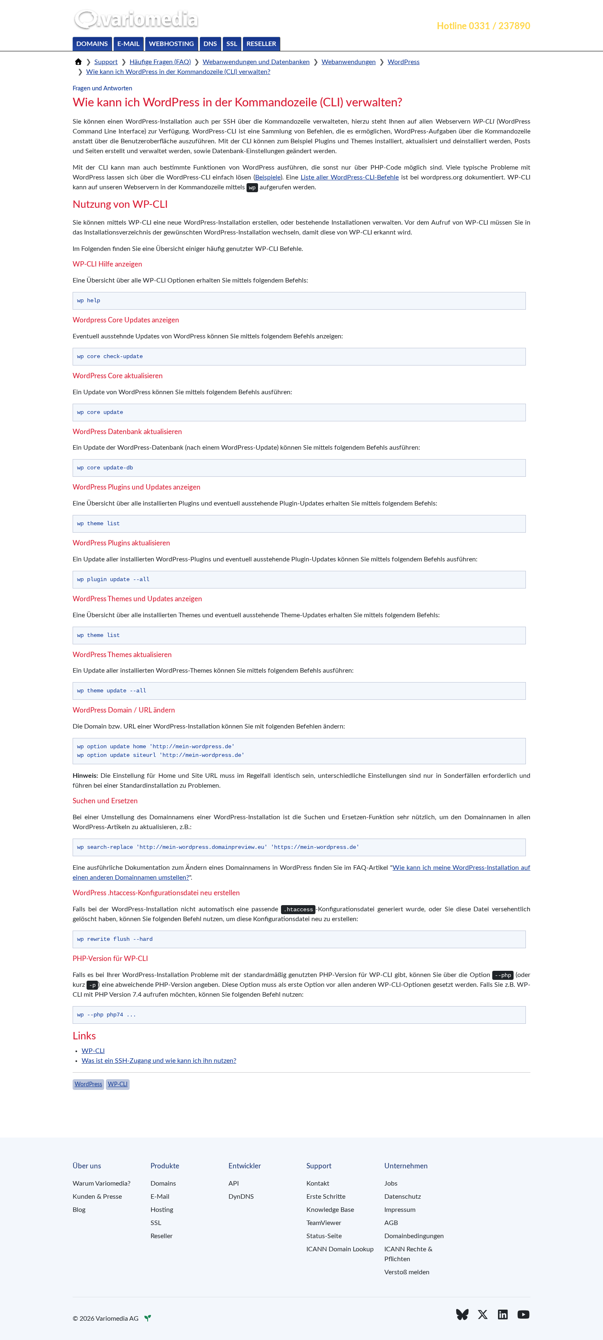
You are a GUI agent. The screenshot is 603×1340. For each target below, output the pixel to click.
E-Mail (128, 44)
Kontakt (441, 10)
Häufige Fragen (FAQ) (160, 62)
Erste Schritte (325, 1196)
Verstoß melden (406, 1272)
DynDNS (241, 1196)
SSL (231, 44)
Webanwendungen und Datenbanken (256, 62)
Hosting (162, 1210)
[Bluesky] (462, 1315)
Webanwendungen (349, 62)
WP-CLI (93, 1051)
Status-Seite (324, 1236)
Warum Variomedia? (101, 1183)
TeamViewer (323, 1223)
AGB (391, 1223)
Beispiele (268, 177)
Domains (92, 44)
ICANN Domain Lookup (340, 1249)
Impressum (400, 1210)
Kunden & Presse (97, 1196)
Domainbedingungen (414, 1236)
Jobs (390, 1183)
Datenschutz (402, 1196)
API (233, 1183)
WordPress (404, 62)
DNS (210, 44)
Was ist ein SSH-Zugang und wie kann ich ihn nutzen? (159, 1060)
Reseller (261, 44)
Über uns (512, 10)
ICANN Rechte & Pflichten (408, 1254)
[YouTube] (523, 1315)
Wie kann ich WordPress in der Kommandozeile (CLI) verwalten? (178, 72)
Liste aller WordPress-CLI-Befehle (350, 177)
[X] (483, 1315)
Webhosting (171, 44)
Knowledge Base (330, 1210)
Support (476, 10)
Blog (79, 1210)
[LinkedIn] (503, 1315)
